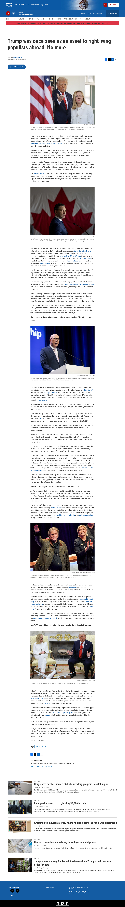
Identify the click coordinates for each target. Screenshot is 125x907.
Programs (41, 19)
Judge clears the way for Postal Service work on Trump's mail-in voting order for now (73, 863)
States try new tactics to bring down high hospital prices (65, 842)
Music (31, 19)
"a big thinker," (88, 390)
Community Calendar (65, 19)
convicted (72, 587)
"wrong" (47, 715)
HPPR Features (19, 19)
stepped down (85, 258)
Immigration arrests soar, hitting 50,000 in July (60, 803)
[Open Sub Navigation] (11, 19)
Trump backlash (45, 263)
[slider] (16, 13)
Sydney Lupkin (37, 787)
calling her (47, 703)
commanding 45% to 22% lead (70, 256)
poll (39, 418)
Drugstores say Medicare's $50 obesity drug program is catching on (71, 784)
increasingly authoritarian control (45, 618)
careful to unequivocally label (63, 713)
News (8, 19)
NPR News (37, 781)
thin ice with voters (74, 261)
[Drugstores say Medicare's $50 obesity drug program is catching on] (20, 787)
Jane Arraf (36, 826)
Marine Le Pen (56, 508)
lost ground (43, 400)
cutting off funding (50, 393)
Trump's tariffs (38, 174)
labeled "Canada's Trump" (82, 251)
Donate (114, 5)
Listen (51, 19)
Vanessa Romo (38, 806)
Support (78, 19)
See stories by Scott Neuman (41, 766)
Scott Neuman (17, 57)
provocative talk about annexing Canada (79, 284)
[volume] (13, 13)
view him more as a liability (65, 515)
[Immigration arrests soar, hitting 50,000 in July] (20, 807)
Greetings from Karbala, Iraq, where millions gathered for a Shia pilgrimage (75, 822)
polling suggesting (86, 515)
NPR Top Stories (41, 746)
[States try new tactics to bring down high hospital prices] (20, 845)
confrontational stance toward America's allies (47, 144)
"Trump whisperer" (37, 698)
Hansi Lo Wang (38, 868)
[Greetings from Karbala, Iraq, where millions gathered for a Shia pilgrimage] (20, 826)
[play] (8, 13)
